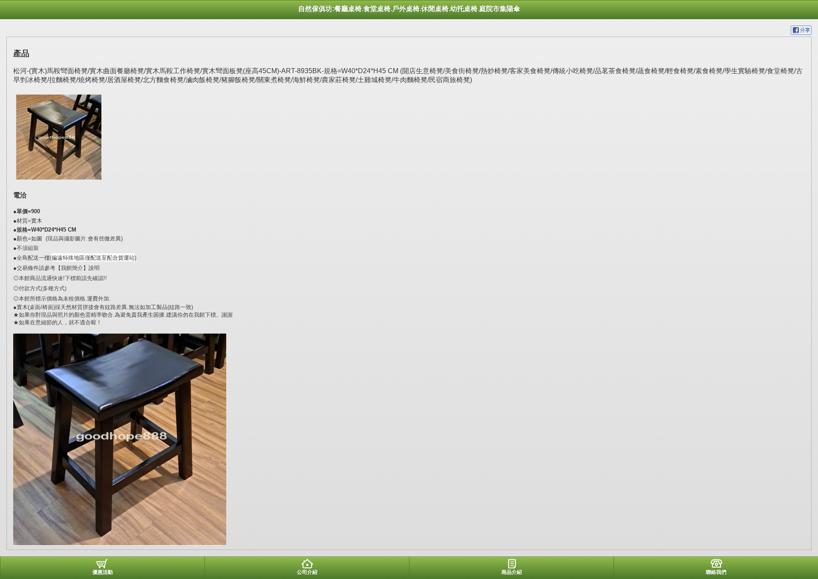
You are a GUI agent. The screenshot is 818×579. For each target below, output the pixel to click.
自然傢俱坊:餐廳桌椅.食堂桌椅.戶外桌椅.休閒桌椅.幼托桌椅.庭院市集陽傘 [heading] (409, 8)
